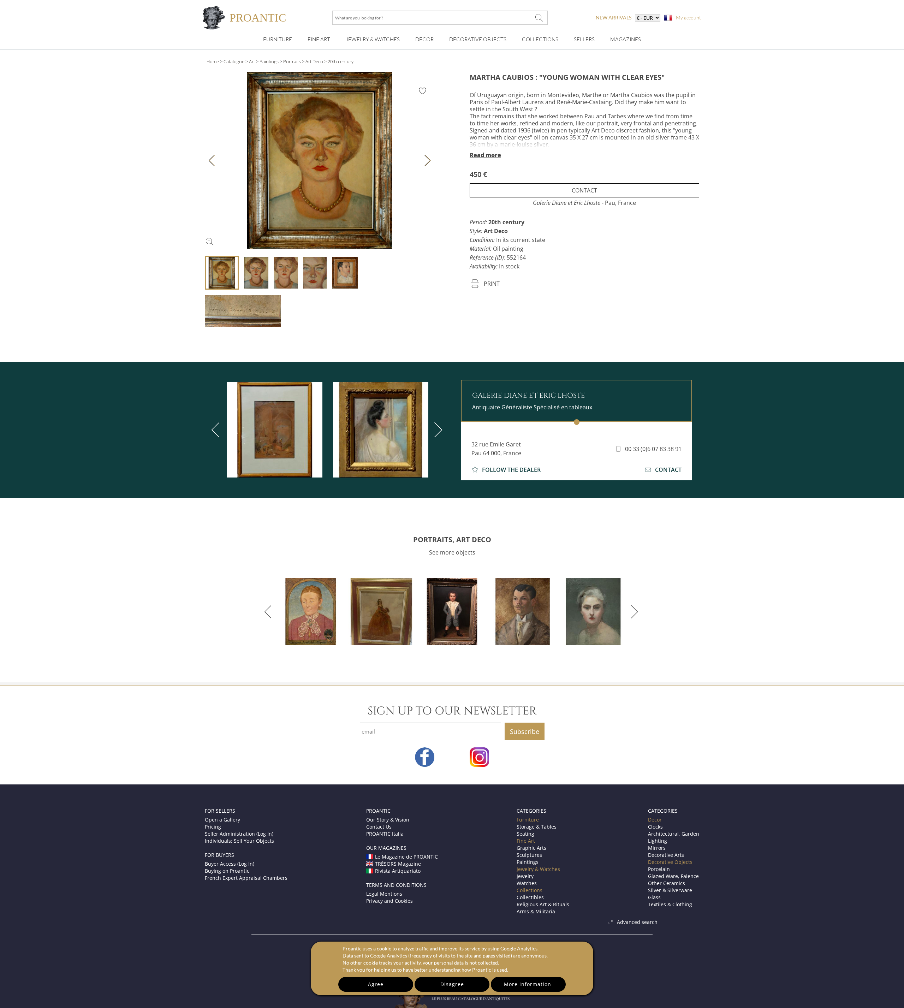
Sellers (584, 39)
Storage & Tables (537, 826)
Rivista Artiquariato (398, 870)
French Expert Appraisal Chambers (246, 877)
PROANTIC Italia (385, 833)
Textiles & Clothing (670, 904)
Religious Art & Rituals (543, 904)
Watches (527, 883)
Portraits (292, 61)
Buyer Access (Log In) (229, 863)
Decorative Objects (477, 39)
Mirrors (657, 847)
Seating (525, 833)
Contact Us (379, 826)
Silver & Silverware (670, 890)
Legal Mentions (384, 893)
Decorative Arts (666, 855)
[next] (437, 430)
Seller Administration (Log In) (239, 833)
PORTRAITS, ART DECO (452, 539)
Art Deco (314, 61)
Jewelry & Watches (373, 39)
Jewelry (525, 876)
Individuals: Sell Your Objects (239, 840)
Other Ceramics (666, 883)
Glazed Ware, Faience (673, 876)
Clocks (655, 826)
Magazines (625, 39)
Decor (424, 39)
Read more (485, 155)
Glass (654, 897)
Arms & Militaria (536, 911)
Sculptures (529, 855)
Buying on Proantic (227, 870)
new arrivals (613, 17)
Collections (540, 39)
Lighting (657, 840)
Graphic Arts (531, 847)
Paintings (269, 61)
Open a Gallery (222, 819)
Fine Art (319, 39)
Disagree (452, 984)
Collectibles (530, 897)
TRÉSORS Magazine (398, 863)
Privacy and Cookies (389, 900)
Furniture (277, 39)
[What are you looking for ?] (539, 18)
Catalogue (234, 61)
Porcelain (659, 869)
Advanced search (637, 922)
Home (213, 61)
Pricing (213, 826)
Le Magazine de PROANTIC (406, 856)
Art (252, 61)
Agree (375, 984)
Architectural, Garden (673, 833)
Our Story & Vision (387, 819)
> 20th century (338, 61)
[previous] (217, 430)
